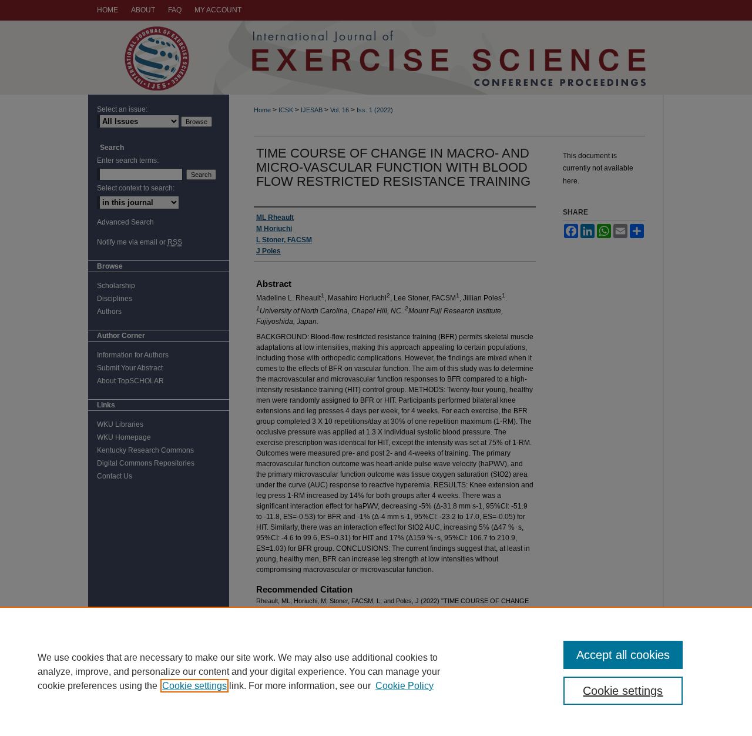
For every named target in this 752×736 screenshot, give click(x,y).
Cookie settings (194, 686)
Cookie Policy (404, 686)
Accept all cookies (623, 654)
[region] (376, 671)
